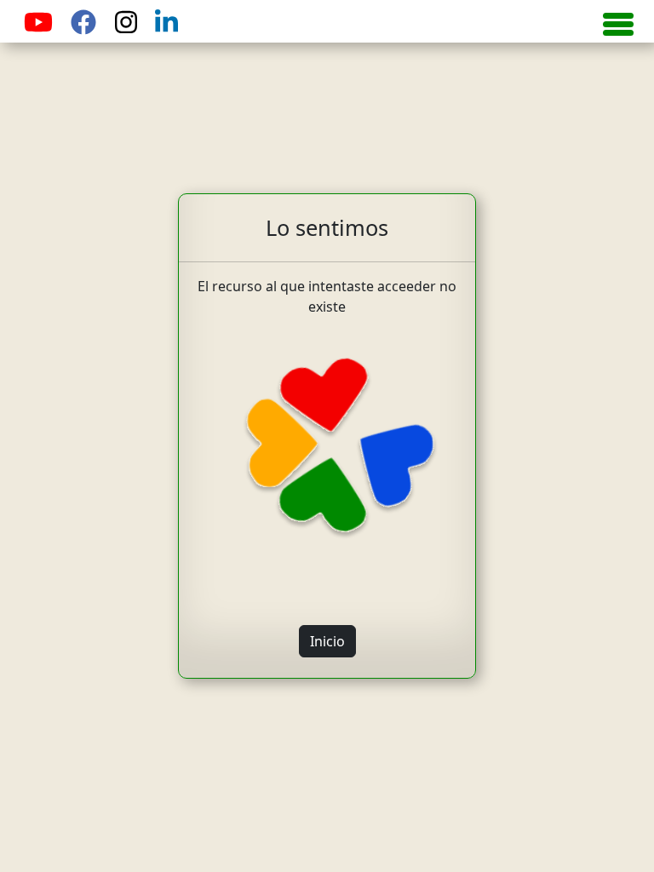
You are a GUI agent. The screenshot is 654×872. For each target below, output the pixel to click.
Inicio (327, 641)
